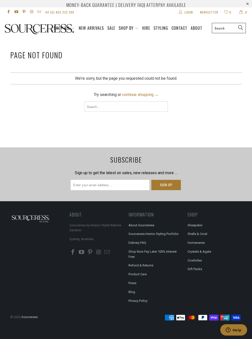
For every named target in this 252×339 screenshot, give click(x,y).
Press (132, 283)
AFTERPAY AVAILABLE (166, 5)
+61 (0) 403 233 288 (59, 12)
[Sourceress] (22, 29)
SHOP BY (126, 28)
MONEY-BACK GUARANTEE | (91, 5)
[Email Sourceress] (39, 12)
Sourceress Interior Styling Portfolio (153, 234)
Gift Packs (195, 269)
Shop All (62, 28)
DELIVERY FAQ (131, 5)
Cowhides (195, 260)
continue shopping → (140, 94)
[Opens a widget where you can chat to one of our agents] (233, 330)
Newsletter (209, 12)
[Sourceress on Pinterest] (24, 12)
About (196, 28)
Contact (179, 28)
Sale (111, 28)
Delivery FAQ (137, 243)
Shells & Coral (197, 234)
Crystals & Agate (199, 251)
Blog (131, 292)
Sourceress (29, 317)
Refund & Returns (140, 265)
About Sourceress (141, 225)
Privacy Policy (137, 301)
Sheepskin (195, 225)
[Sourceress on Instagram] (31, 12)
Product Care (137, 274)
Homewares (196, 243)
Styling (161, 28)
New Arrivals (91, 28)
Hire (146, 28)
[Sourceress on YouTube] (16, 12)
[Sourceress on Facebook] (8, 12)
